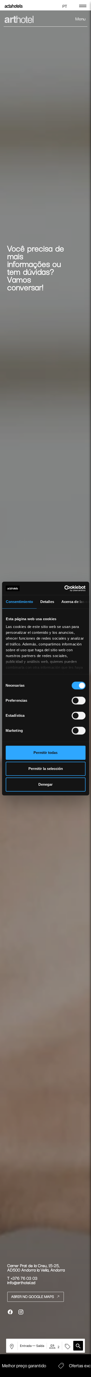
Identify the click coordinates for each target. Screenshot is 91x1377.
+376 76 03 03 (24, 1278)
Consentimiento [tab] (19, 602)
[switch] (78, 700)
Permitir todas (45, 752)
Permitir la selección (45, 769)
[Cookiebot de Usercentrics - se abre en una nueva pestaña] (64, 588)
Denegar (45, 784)
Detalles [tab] (47, 602)
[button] (78, 1346)
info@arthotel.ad (21, 1282)
